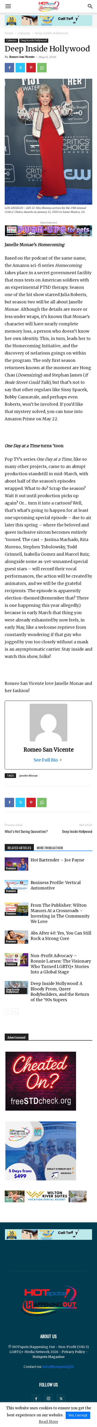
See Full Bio (46, 760)
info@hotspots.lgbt (58, 1367)
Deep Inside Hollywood (51, 33)
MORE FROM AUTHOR (50, 847)
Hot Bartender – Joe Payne (57, 860)
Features (11, 868)
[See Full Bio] (61, 760)
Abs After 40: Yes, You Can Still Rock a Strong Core (61, 936)
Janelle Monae (28, 775)
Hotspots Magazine (48, 1357)
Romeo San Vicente (22, 56)
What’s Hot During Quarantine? (26, 831)
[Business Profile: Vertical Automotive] (16, 886)
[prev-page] (8, 1012)
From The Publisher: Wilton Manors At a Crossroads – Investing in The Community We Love (60, 913)
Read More (48, 1421)
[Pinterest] (31, 67)
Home (9, 33)
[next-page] (15, 1012)
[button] (8, 6)
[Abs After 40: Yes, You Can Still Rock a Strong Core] (16, 937)
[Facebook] (9, 67)
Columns (24, 33)
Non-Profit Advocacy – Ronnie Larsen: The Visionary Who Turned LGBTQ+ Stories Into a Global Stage (61, 964)
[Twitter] (20, 67)
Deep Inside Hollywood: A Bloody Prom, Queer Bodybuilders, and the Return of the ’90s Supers (60, 991)
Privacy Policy (73, 1352)
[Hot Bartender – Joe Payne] (16, 864)
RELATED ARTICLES (19, 847)
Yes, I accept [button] (78, 1415)
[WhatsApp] (42, 67)
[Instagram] (48, 1398)
